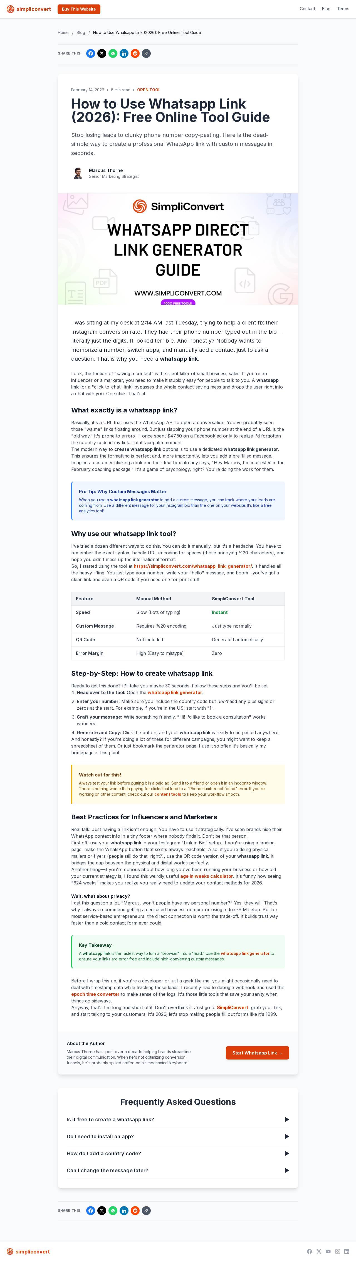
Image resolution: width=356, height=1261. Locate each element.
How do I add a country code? (178, 1153)
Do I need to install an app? (178, 1136)
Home (63, 32)
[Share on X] (101, 53)
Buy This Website (79, 9)
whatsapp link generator (175, 692)
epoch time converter (95, 994)
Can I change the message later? (178, 1170)
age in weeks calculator (206, 876)
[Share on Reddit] (135, 53)
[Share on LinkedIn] (124, 53)
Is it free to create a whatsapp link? (178, 1119)
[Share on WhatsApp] (112, 53)
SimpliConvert (232, 1007)
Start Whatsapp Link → (258, 1053)
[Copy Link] (146, 53)
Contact (307, 8)
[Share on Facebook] (90, 53)
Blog (326, 8)
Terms (343, 8)
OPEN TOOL (148, 89)
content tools (167, 794)
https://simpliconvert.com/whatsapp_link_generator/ (193, 566)
